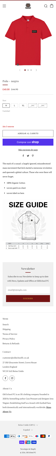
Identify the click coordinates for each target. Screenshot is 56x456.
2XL (32, 105)
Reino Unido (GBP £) (26, 425)
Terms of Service (10, 334)
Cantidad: (6, 111)
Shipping (6, 329)
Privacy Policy (9, 338)
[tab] (25, 70)
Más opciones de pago (28, 149)
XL (23, 105)
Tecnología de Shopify (28, 449)
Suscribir (28, 298)
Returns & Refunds (11, 343)
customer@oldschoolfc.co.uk (16, 357)
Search (6, 324)
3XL (42, 105)
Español (26, 429)
